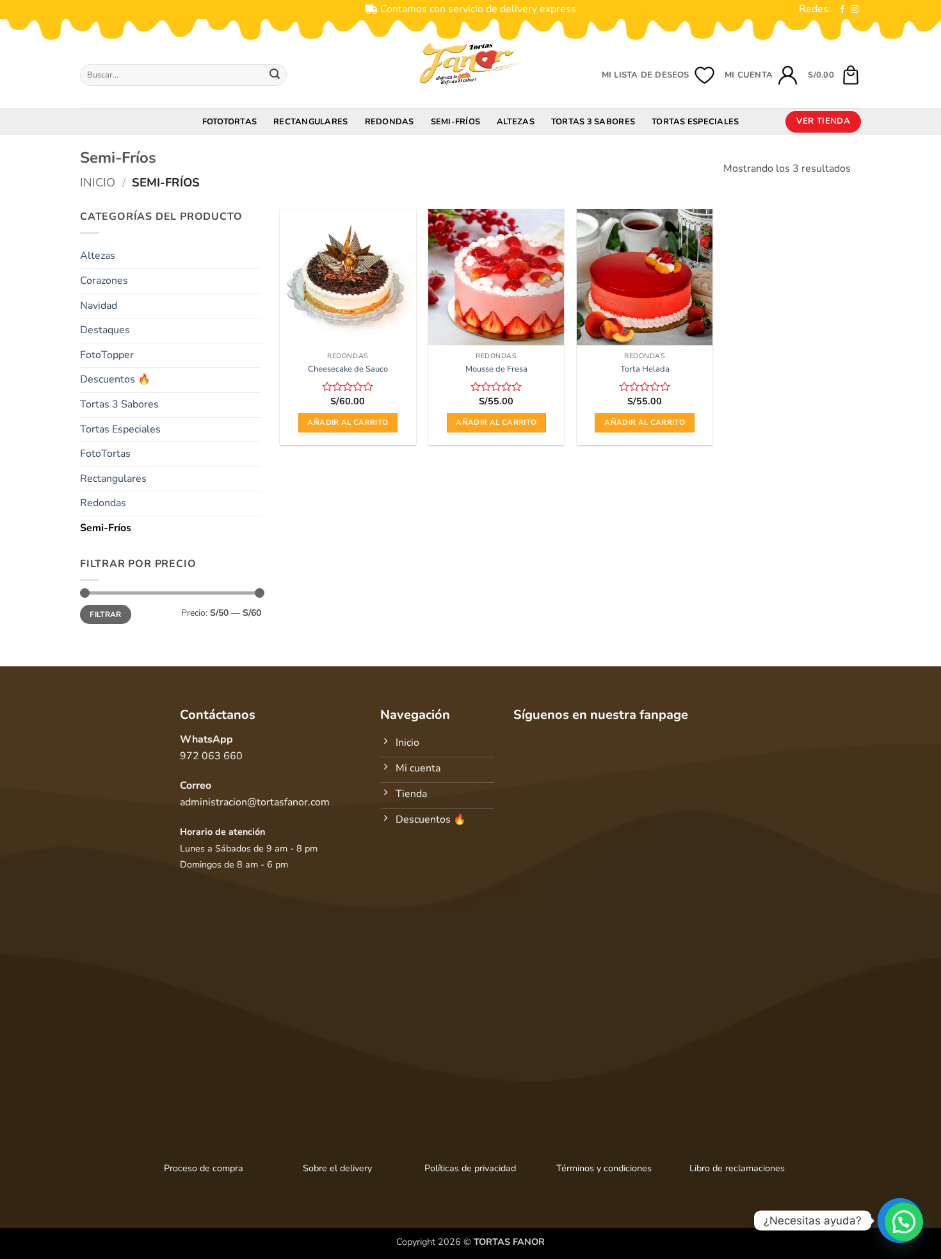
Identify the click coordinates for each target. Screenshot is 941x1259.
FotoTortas (229, 122)
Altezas (516, 122)
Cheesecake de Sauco (348, 369)
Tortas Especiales (695, 122)
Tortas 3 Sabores (593, 122)
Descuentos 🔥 (115, 379)
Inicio (97, 182)
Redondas (389, 122)
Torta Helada (645, 369)
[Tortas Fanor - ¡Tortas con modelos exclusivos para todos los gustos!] (470, 64)
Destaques (105, 330)
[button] (834, 75)
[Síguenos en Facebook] (842, 9)
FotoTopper (107, 355)
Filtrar (106, 614)
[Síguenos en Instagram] (854, 9)
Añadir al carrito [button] (347, 422)
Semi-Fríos (456, 122)
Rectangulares (310, 122)
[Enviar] (275, 75)
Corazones (104, 281)
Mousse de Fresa (496, 369)
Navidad (98, 306)
